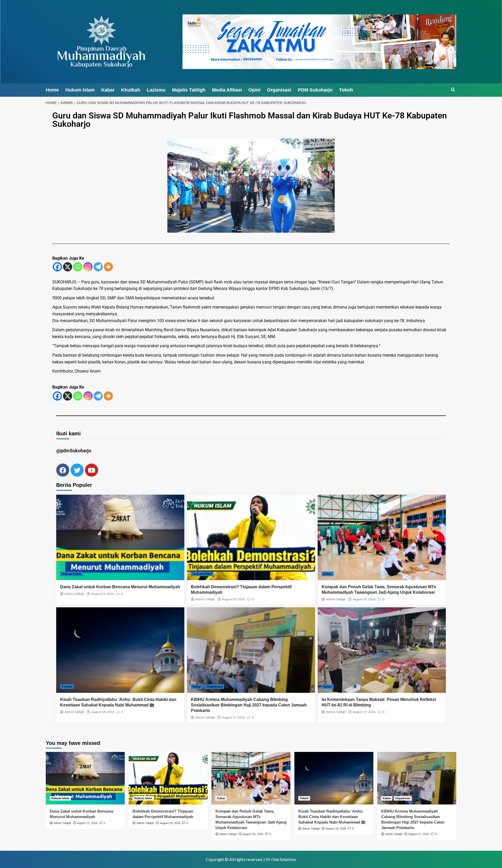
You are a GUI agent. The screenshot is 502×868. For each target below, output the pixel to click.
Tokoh (346, 90)
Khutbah (130, 90)
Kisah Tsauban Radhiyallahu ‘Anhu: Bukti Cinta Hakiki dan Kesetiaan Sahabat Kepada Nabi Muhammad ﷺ (332, 816)
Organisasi (279, 90)
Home (52, 90)
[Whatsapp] (77, 266)
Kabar (108, 90)
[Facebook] (57, 266)
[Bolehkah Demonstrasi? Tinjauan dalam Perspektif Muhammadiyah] (168, 778)
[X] (67, 266)
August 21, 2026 (102, 593)
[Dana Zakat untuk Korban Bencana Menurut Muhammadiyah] (85, 778)
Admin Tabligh (74, 593)
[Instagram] (88, 266)
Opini (254, 90)
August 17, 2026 (233, 717)
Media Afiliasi (227, 90)
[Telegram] (98, 266)
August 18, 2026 (102, 711)
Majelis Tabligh (189, 90)
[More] (108, 266)
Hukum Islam (80, 90)
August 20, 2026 (233, 599)
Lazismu (156, 90)
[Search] (453, 89)
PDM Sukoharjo (315, 90)
